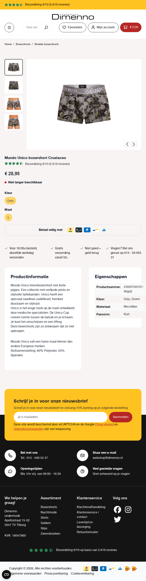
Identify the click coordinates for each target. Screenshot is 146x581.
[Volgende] (134, 144)
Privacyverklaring (56, 573)
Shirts (44, 517)
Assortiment (51, 498)
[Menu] (9, 27)
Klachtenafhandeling (91, 507)
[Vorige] (127, 144)
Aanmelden (121, 417)
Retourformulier (87, 532)
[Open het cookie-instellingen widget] (6, 574)
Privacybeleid (104, 424)
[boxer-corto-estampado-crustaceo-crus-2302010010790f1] (84, 104)
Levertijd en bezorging (85, 524)
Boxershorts (49, 507)
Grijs (11, 201)
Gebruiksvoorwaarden (29, 429)
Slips (44, 528)
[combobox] (32, 27)
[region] (73, 104)
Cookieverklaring (82, 573)
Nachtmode (49, 512)
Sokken (46, 523)
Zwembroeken (50, 533)
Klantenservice (89, 498)
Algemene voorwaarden (25, 573)
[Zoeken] (46, 27)
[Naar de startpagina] (73, 17)
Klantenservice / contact (88, 514)
